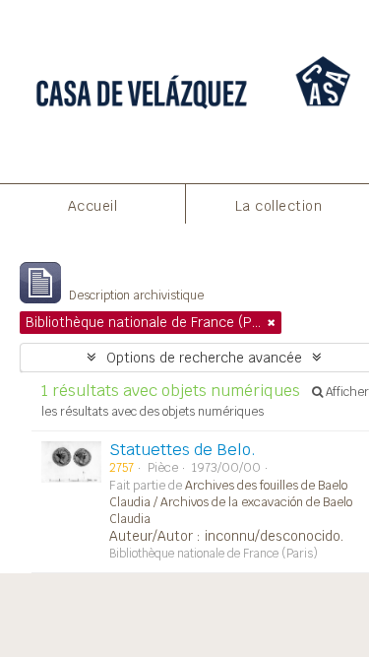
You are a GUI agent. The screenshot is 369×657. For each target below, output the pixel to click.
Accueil (93, 206)
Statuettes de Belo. (182, 449)
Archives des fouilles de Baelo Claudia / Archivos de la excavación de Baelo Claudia (230, 502)
